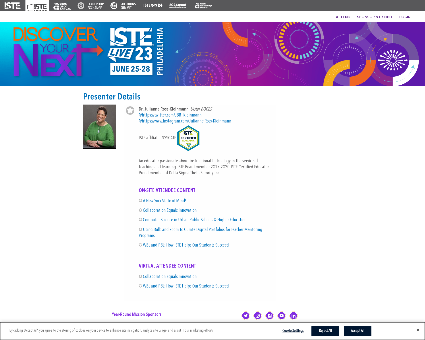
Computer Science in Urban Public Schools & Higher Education (195, 220)
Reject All (325, 331)
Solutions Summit (128, 6)
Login (405, 17)
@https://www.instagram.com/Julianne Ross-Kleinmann (185, 121)
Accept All (357, 331)
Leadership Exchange (95, 6)
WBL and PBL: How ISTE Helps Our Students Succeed (186, 245)
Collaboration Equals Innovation (170, 210)
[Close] (418, 330)
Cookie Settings (293, 331)
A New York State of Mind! (164, 201)
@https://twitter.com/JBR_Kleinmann (170, 115)
